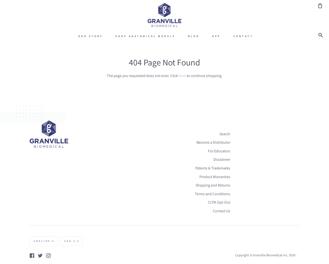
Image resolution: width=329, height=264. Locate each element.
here (182, 75)
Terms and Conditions (212, 193)
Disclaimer (221, 159)
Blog (193, 36)
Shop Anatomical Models (145, 36)
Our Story (90, 36)
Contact (243, 36)
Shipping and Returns (213, 185)
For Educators (219, 151)
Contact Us (221, 210)
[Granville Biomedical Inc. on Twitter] (40, 255)
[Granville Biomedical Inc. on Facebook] (32, 255)
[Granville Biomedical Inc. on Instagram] (48, 255)
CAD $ (70, 241)
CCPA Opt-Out (219, 202)
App (216, 36)
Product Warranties (214, 176)
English (42, 241)
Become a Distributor (213, 142)
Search (224, 133)
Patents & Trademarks (212, 168)
